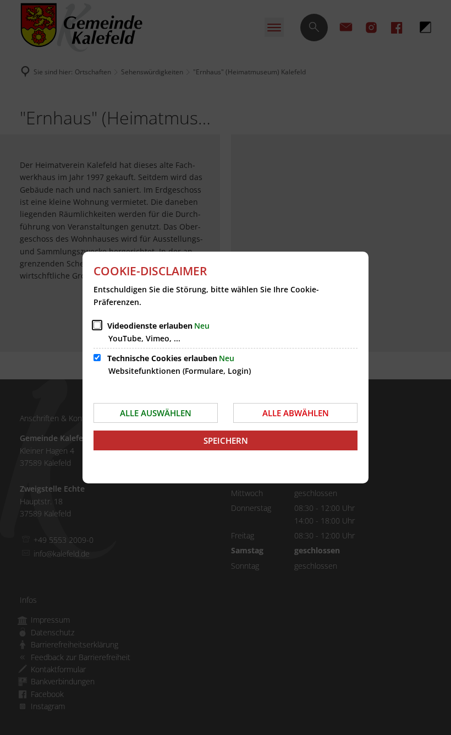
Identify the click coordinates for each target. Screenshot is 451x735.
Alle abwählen (295, 412)
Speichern (226, 440)
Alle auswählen (155, 412)
